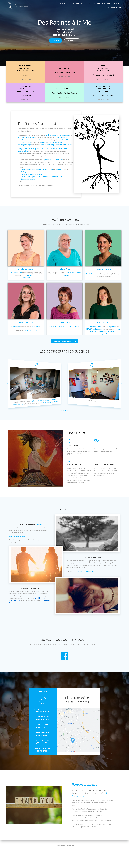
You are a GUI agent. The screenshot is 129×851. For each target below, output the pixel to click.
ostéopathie (32, 137)
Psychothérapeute (92, 274)
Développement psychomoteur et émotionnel (37, 169)
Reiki (63, 140)
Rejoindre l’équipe (114, 7)
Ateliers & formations (102, 4)
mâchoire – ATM (31, 331)
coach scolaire (41, 140)
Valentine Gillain (23, 151)
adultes (114, 402)
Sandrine (39, 524)
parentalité (22, 140)
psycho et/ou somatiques (53, 160)
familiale (99, 403)
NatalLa (43, 145)
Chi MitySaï (76, 326)
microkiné (43, 400)
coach (105, 404)
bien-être (67, 145)
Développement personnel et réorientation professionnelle (42, 177)
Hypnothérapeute (94, 327)
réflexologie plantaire (54, 145)
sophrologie (52, 142)
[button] (61, 410)
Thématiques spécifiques (80, 4)
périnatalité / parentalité (97, 401)
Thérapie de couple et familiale (31, 174)
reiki (70, 326)
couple (87, 403)
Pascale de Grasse (38, 151)
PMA (22, 172)
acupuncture (22, 137)
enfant (58, 169)
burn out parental (74, 273)
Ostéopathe (15, 327)
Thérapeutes (60, 4)
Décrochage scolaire (28, 179)
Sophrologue (97, 329)
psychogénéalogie (24, 145)
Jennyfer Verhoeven (25, 149)
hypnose (28, 142)
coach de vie (31, 140)
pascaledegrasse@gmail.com (84, 571)
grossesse (28, 172)
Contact (117, 4)
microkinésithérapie (64, 135)
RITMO (60, 142)
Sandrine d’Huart (51, 149)
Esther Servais (64, 149)
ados (107, 402)
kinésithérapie (51, 135)
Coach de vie (53, 326)
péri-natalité (65, 275)
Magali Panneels (39, 149)
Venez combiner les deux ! (18, 536)
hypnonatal (43, 142)
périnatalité (61, 137)
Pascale (81, 563)
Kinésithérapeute (16, 273)
